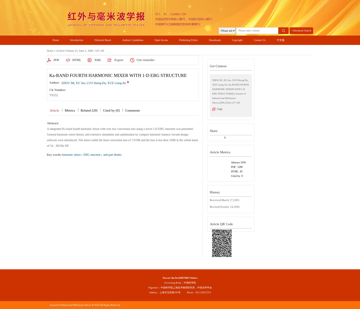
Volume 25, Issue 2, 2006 (79, 50)
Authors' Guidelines (132, 40)
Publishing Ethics (188, 40)
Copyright (237, 40)
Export (118, 60)
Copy (220, 109)
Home (55, 40)
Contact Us (260, 40)
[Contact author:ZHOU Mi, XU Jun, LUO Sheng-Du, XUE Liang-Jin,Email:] (128, 82)
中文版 (281, 40)
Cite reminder (145, 60)
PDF (56, 60)
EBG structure (91, 154)
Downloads (215, 40)
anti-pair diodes (112, 154)
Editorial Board (102, 40)
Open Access (161, 40)
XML (97, 60)
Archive (60, 50)
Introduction (76, 40)
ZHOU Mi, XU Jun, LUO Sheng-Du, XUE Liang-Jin (94, 83)
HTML (76, 60)
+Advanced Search (301, 30)
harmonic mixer (71, 154)
